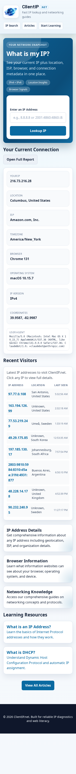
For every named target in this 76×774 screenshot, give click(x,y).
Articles (29, 25)
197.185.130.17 (18, 452)
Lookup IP (38, 130)
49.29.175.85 (18, 437)
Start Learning (51, 25)
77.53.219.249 (18, 423)
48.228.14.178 (18, 494)
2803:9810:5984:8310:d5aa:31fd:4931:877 (18, 472)
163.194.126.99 (18, 408)
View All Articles (38, 685)
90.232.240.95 (18, 510)
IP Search (11, 25)
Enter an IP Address (23, 109)
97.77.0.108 (17, 394)
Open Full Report (20, 159)
